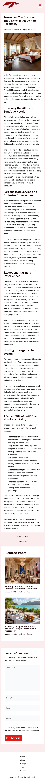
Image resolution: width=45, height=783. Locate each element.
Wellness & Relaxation (26, 592)
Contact (23, 771)
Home (22, 757)
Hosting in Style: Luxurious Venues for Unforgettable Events (22, 587)
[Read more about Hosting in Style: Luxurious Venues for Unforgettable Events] (22, 570)
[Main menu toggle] (40, 5)
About (22, 760)
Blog (22, 767)
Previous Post (22, 536)
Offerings (22, 764)
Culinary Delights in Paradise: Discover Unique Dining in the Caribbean (20, 628)
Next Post (22, 541)
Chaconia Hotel (32, 522)
